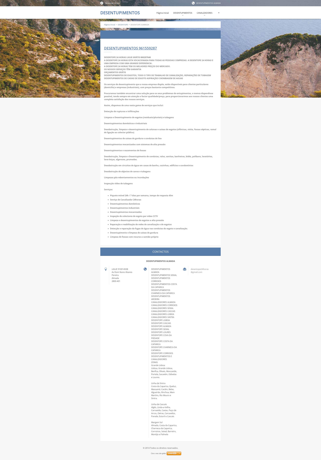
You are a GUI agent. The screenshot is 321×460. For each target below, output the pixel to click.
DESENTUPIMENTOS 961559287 (130, 48)
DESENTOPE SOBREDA (160, 34)
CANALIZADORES (204, 13)
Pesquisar (101, 3)
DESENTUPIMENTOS (182, 13)
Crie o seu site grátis (158, 453)
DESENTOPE (123, 24)
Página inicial (162, 13)
